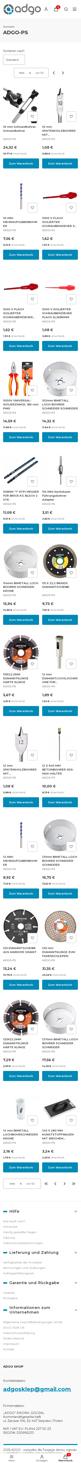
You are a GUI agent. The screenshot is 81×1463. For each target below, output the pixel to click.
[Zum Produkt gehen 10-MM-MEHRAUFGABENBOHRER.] (21, 196)
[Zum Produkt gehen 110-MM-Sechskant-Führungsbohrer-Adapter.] (60, 470)
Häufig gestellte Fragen (20, 1232)
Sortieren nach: (14, 51)
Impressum (11, 1343)
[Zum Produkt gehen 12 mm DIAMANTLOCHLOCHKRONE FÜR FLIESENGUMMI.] (60, 653)
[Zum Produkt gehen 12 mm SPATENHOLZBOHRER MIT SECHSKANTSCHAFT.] (21, 744)
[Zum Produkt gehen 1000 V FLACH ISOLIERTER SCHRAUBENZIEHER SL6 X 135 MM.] (21, 288)
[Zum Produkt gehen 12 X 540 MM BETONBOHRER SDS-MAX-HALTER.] (60, 744)
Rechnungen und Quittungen (24, 1267)
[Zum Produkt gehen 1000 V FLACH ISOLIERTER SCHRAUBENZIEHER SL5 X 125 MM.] (60, 196)
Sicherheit (10, 1226)
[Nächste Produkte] (64, 1184)
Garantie (9, 1292)
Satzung (9, 1237)
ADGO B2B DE (14, 1327)
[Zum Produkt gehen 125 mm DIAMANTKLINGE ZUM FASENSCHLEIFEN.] (60, 927)
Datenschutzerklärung (19, 1333)
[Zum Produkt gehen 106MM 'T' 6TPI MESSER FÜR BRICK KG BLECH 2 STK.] (21, 470)
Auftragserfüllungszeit (18, 1273)
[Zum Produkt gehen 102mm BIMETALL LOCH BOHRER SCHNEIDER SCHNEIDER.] (60, 379)
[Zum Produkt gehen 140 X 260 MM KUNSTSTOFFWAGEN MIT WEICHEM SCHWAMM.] (60, 1109)
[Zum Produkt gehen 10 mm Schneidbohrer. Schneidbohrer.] (21, 105)
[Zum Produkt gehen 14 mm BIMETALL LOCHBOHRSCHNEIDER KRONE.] (21, 1109)
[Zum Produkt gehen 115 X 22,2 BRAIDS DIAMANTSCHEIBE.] (60, 562)
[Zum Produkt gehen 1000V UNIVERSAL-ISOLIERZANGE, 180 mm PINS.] (21, 379)
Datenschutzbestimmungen (23, 1243)
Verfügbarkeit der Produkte (22, 1262)
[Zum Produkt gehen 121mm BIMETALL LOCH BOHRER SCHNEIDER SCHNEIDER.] (60, 835)
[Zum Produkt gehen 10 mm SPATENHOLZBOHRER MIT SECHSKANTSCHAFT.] (60, 105)
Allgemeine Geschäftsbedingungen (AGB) (32, 1322)
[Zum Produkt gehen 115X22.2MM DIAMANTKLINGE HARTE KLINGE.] (21, 653)
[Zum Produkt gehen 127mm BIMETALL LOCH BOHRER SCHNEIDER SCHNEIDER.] (60, 1018)
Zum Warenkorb (21, 163)
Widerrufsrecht (13, 1338)
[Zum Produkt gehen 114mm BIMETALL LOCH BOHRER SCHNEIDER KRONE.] (21, 562)
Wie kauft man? (14, 1221)
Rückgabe (10, 1298)
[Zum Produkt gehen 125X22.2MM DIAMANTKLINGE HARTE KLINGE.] (21, 1018)
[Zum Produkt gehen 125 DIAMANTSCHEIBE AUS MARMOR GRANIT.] (21, 927)
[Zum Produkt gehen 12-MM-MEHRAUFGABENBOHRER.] (21, 835)
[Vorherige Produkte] (55, 1184)
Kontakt (8, 1349)
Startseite (8, 26)
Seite (21, 72)
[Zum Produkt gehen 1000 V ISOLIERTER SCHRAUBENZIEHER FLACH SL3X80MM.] (60, 288)
